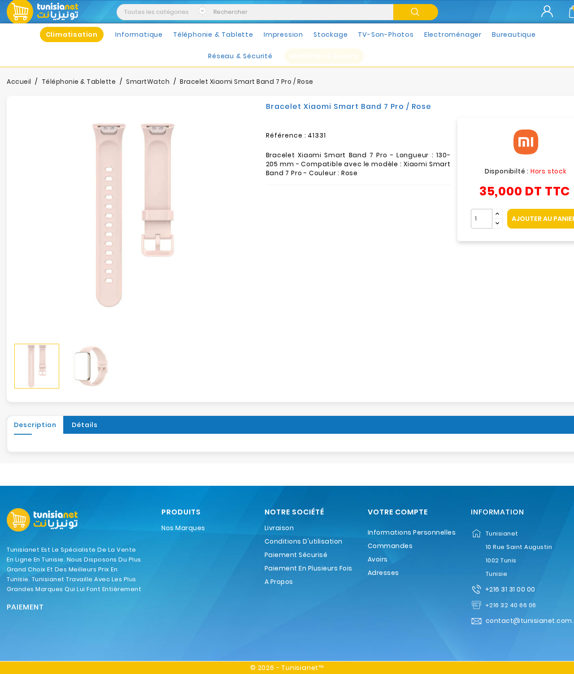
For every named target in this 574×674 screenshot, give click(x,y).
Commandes (390, 545)
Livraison (279, 527)
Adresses (383, 572)
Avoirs (378, 559)
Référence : (286, 135)
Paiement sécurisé (296, 554)
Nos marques (183, 527)
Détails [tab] (85, 424)
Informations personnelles (412, 532)
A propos (279, 581)
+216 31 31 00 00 (510, 589)
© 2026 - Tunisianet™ (287, 667)
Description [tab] (35, 424)
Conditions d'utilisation (304, 541)
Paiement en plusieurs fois (308, 568)
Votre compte (398, 512)
